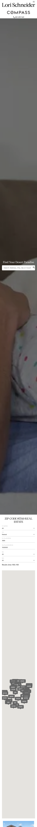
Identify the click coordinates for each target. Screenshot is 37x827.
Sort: (3, 532)
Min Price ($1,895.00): (6, 538)
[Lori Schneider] (18, 8)
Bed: (3, 552)
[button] (13, 687)
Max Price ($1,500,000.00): (7, 545)
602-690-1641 (18, 17)
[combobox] (18, 528)
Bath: (3, 558)
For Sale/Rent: (5, 526)
